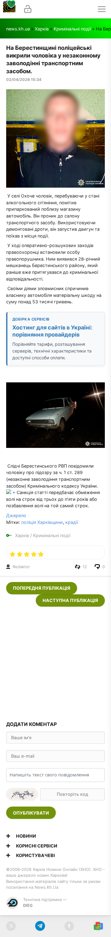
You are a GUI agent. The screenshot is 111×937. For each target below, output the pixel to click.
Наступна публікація (70, 600)
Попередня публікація (41, 588)
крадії (71, 522)
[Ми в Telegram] (40, 926)
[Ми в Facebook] (69, 926)
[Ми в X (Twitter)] (11, 926)
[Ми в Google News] (98, 926)
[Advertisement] (55, 662)
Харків (42, 28)
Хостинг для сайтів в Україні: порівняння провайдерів (52, 331)
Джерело (16, 515)
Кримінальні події (72, 28)
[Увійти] (27, 9)
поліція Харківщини (42, 522)
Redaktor (21, 566)
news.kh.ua (18, 28)
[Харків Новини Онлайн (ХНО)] (9, 9)
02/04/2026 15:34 (23, 79)
